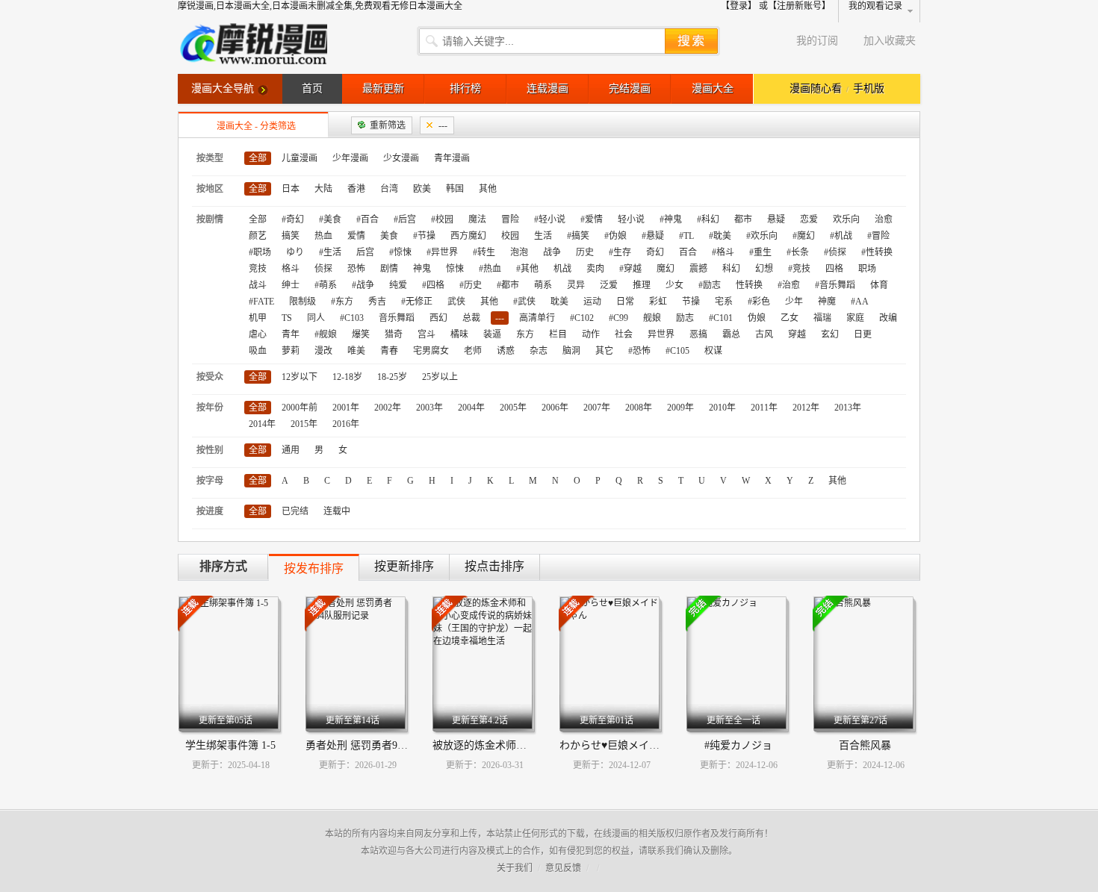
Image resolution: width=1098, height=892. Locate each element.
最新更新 (383, 88)
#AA (860, 301)
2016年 (345, 424)
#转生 (484, 252)
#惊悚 (400, 252)
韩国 (455, 189)
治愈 (884, 219)
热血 (323, 236)
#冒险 (878, 236)
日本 (291, 189)
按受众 (209, 377)
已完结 (295, 511)
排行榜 (465, 88)
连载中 (336, 511)
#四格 (433, 285)
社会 (624, 334)
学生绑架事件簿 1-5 (230, 745)
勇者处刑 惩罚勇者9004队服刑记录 (385, 745)
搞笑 (291, 236)
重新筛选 (388, 125)
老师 (473, 351)
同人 (316, 318)
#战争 (363, 285)
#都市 (508, 285)
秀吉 (377, 301)
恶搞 (698, 334)
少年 (794, 301)
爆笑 (361, 334)
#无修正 (416, 301)
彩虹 (658, 301)
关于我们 (515, 868)
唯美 (356, 351)
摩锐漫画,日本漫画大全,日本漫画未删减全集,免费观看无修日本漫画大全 (320, 6)
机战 (562, 268)
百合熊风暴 (865, 745)
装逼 (492, 334)
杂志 (539, 351)
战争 (552, 252)
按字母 (209, 480)
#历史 (470, 285)
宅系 (724, 301)
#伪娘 (615, 236)
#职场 (260, 252)
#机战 (841, 236)
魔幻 (665, 268)
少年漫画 (350, 158)
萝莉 (291, 351)
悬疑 (776, 219)
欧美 (422, 189)
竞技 (258, 268)
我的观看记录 (875, 6)
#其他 (527, 268)
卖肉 (595, 268)
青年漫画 (452, 158)
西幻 (438, 318)
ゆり (295, 252)
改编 (888, 318)
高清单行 (537, 318)
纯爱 (398, 285)
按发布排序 (314, 568)
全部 (258, 158)
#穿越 (630, 268)
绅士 (291, 285)
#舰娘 (325, 334)
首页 (312, 88)
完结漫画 (630, 88)
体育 (879, 285)
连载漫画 (547, 88)
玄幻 (830, 334)
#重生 (760, 252)
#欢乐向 (762, 236)
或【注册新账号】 (795, 6)
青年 (291, 334)
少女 (674, 285)
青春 (389, 351)
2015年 (304, 424)
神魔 (827, 301)
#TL (686, 236)
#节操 (424, 236)
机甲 (258, 318)
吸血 (258, 351)
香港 (356, 189)
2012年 (806, 407)
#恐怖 (639, 351)
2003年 (429, 407)
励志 (685, 318)
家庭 (855, 318)
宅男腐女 (431, 351)
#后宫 (405, 219)
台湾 (389, 189)
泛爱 (609, 285)
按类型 (209, 158)
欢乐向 (846, 219)
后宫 (365, 252)
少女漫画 (401, 158)
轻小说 (631, 219)
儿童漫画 (299, 158)
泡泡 (519, 252)
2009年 (680, 407)
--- (442, 125)
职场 (867, 268)
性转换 (749, 285)
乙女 (789, 318)
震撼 (698, 268)
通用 (291, 450)
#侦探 (835, 252)
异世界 (661, 334)
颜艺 (258, 236)
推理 (642, 285)
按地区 (209, 189)
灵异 (576, 285)
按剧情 (209, 219)
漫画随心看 (816, 88)
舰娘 (652, 318)
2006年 (555, 407)
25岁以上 (440, 377)
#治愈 (789, 285)
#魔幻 (804, 236)
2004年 (471, 407)
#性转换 (877, 252)
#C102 (582, 318)
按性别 (209, 450)
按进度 (209, 511)
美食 (389, 236)
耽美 (559, 301)
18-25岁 (392, 377)
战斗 (258, 285)
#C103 (352, 318)
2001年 (345, 407)
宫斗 (426, 334)
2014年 (262, 424)
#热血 (490, 268)
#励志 (709, 285)
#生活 (330, 252)
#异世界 (442, 252)
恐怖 (356, 268)
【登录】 (739, 6)
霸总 (731, 334)
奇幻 (655, 252)
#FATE (261, 301)
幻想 (764, 268)
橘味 (459, 334)
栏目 (558, 334)
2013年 (847, 407)
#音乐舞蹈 (835, 285)
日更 (863, 334)
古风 (764, 334)
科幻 (731, 268)
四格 (834, 268)
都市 (743, 219)
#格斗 (723, 252)
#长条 (798, 252)
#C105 (677, 351)
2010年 (722, 407)
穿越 (797, 334)
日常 (625, 301)
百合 (688, 252)
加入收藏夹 (889, 40)
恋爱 (809, 219)
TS (287, 318)
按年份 (209, 407)
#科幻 (708, 219)
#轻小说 (549, 219)
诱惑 (506, 351)
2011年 (764, 407)
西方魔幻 (468, 236)
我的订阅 (817, 40)
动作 (591, 334)
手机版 (868, 88)
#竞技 (799, 268)
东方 (525, 334)
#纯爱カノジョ (738, 745)
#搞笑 (578, 236)
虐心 (258, 334)
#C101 (721, 318)
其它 (604, 351)
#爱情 (591, 219)
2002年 (387, 407)
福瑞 (822, 318)
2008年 (638, 407)
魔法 (477, 219)
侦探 (323, 268)
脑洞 (571, 351)
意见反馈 (563, 868)
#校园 (442, 219)
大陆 (323, 189)
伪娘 (757, 318)
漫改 (323, 351)
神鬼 (422, 268)
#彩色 (759, 301)
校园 (510, 236)
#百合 (367, 219)
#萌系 (325, 285)
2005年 (513, 407)
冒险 (510, 219)
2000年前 (299, 407)
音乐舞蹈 (397, 318)
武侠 (456, 301)
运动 (592, 301)
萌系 (543, 285)
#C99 (618, 318)
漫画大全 (712, 88)
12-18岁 (347, 377)
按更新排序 (404, 566)
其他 (488, 189)
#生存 (620, 252)
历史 (585, 252)
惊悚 (455, 268)
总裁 (471, 318)
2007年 (596, 407)
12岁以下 (299, 377)
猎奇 (394, 334)
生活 (543, 236)
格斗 (291, 268)
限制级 (302, 301)
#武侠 (524, 301)
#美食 (330, 219)
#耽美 (720, 236)
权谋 (713, 351)
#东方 (342, 301)
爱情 (356, 236)
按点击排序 (494, 566)
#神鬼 (671, 219)
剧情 (389, 268)
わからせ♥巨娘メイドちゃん (625, 745)
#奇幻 (293, 219)
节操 (691, 301)
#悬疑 (653, 236)
